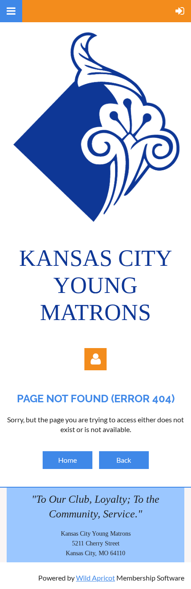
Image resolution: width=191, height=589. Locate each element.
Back (123, 460)
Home (67, 460)
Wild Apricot (95, 577)
